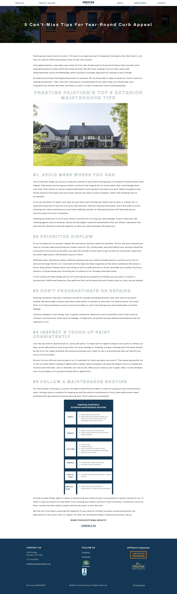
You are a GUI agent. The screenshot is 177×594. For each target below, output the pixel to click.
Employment (140, 3)
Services (19, 3)
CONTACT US (88, 525)
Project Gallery (47, 3)
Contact (161, 3)
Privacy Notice (139, 585)
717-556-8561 (33, 559)
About (120, 3)
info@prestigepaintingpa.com (39, 564)
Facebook (86, 552)
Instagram (86, 557)
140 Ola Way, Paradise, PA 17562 (35, 553)
